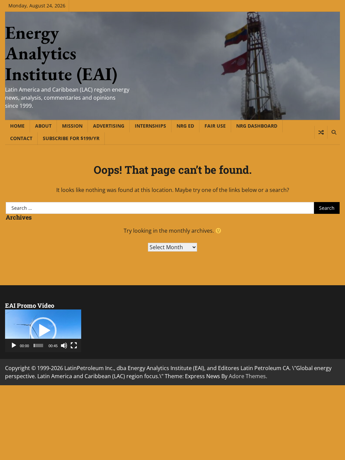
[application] (43, 330)
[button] (43, 330)
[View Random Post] (321, 132)
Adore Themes (247, 376)
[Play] (13, 345)
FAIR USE (215, 126)
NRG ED (185, 126)
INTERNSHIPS (150, 126)
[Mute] (64, 345)
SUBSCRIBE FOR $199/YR (71, 138)
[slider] (38, 345)
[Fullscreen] (73, 345)
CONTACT (21, 138)
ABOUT (43, 126)
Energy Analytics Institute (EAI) (61, 53)
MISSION (72, 126)
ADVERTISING (108, 126)
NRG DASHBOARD (256, 126)
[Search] (333, 132)
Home (17, 126)
